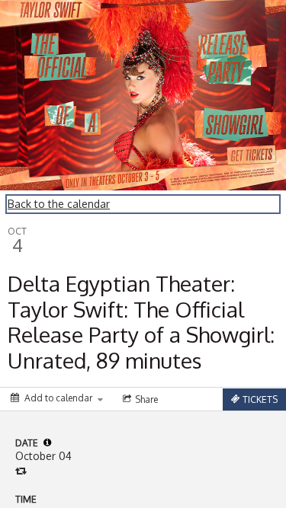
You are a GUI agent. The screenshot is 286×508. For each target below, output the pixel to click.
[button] (47, 442)
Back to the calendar (59, 203)
